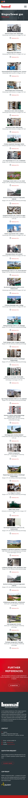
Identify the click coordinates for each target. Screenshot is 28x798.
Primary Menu (25, 7)
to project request (7, 763)
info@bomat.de (10, 742)
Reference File (15, 38)
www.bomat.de (11, 744)
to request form (14, 685)
